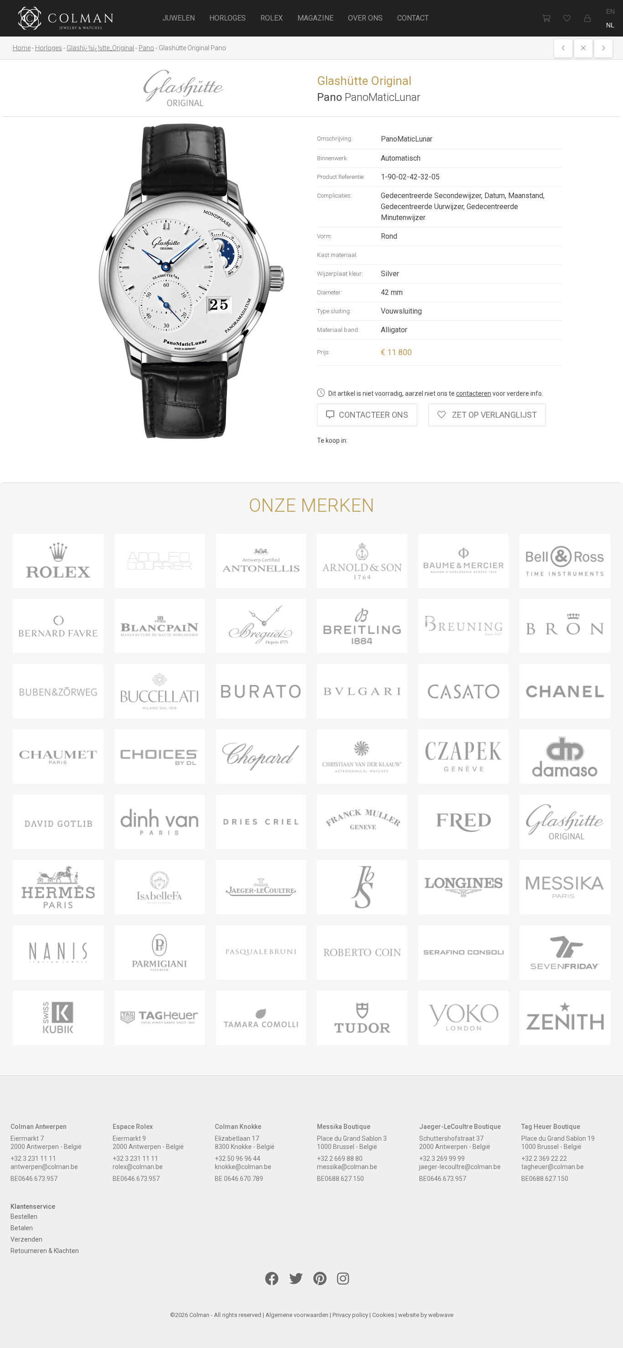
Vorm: (324, 236)
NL (610, 25)
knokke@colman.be (243, 1166)
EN (610, 11)
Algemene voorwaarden (296, 1314)
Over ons (365, 18)
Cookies (383, 1314)
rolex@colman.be (138, 1166)
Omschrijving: (335, 138)
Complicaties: (334, 195)
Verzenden (26, 1239)
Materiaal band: (338, 329)
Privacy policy (350, 1314)
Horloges (227, 18)
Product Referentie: (341, 176)
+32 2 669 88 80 (340, 1158)
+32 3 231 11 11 (33, 1158)
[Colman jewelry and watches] (66, 19)
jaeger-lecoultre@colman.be (460, 1166)
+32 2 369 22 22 (544, 1158)
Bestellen (23, 1216)
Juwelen (178, 18)
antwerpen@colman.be (44, 1166)
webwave (440, 1314)
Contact (413, 18)
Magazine (315, 18)
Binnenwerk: (332, 158)
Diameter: (329, 292)
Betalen (21, 1228)
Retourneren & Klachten (44, 1250)
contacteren (473, 393)
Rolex (271, 18)
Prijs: (323, 352)
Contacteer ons (373, 415)
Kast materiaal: (337, 255)
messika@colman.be (347, 1166)
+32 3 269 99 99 (442, 1158)
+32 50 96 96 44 (237, 1158)
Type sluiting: (334, 311)
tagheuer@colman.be (552, 1166)
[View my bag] (546, 18)
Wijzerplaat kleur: (340, 273)
